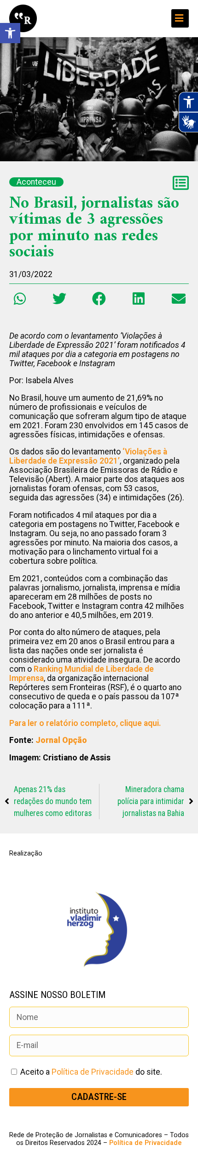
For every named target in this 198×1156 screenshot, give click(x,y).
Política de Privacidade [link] (93, 1072)
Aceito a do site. (91, 1072)
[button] (19, 299)
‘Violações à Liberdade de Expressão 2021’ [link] (88, 456)
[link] (10, 33)
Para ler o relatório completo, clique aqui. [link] (86, 723)
